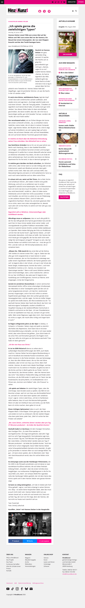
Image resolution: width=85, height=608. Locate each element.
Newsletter (71, 2)
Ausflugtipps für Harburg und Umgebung (67, 68)
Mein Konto (40, 11)
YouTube (52, 2)
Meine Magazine (44, 11)
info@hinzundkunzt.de (69, 574)
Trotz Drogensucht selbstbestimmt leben (66, 89)
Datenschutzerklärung (24, 583)
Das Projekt (10, 560)
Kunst (45, 560)
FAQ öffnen (64, 197)
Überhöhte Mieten (65, 146)
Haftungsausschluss (38, 583)
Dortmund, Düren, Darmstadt (65, 121)
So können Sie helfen (12, 564)
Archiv (27, 562)
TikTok (55, 2)
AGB (15, 583)
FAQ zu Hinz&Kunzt (12, 558)
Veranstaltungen (30, 566)
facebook (61, 2)
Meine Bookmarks (49, 11)
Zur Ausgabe (67, 54)
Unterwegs (47, 564)
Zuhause (46, 566)
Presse (8, 568)
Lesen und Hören (49, 562)
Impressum (9, 583)
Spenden (81, 2)
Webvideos (28, 564)
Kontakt (8, 571)
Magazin (27, 558)
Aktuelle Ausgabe (30, 560)
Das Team (9, 562)
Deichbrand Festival (65, 159)
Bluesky (64, 2)
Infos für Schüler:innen (13, 566)
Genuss (46, 558)
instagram (58, 2)
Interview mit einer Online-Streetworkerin (66, 99)
